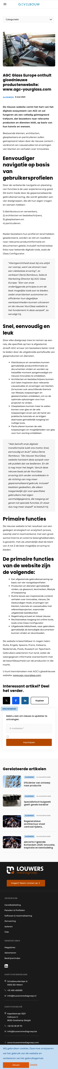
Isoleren (9, 926)
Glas (7, 932)
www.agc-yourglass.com (27, 675)
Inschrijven (29, 742)
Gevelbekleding (13, 905)
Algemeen (8, 97)
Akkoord (16, 1065)
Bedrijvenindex (12, 958)
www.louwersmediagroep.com (23, 1042)
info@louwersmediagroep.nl (21, 996)
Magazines (10, 947)
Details (33, 1064)
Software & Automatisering (18, 915)
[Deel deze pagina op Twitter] (6, 700)
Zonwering (10, 921)
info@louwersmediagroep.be (22, 1031)
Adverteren (10, 952)
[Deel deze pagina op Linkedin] (25, 700)
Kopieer (39, 700)
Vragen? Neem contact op (24, 883)
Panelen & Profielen (15, 910)
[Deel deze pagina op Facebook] (15, 700)
